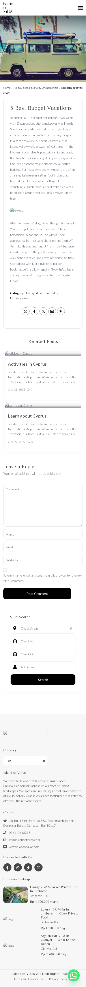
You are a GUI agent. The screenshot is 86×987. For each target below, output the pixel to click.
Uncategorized (50, 87)
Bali (45, 896)
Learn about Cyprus (27, 415)
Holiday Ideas (20, 87)
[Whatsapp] (74, 975)
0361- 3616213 (19, 832)
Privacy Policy (58, 979)
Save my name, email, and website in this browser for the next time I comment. (42, 578)
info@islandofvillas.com (24, 840)
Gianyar (46, 948)
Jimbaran (36, 896)
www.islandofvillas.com (24, 847)
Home (6, 87)
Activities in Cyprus (27, 363)
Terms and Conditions (28, 979)
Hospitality (35, 87)
